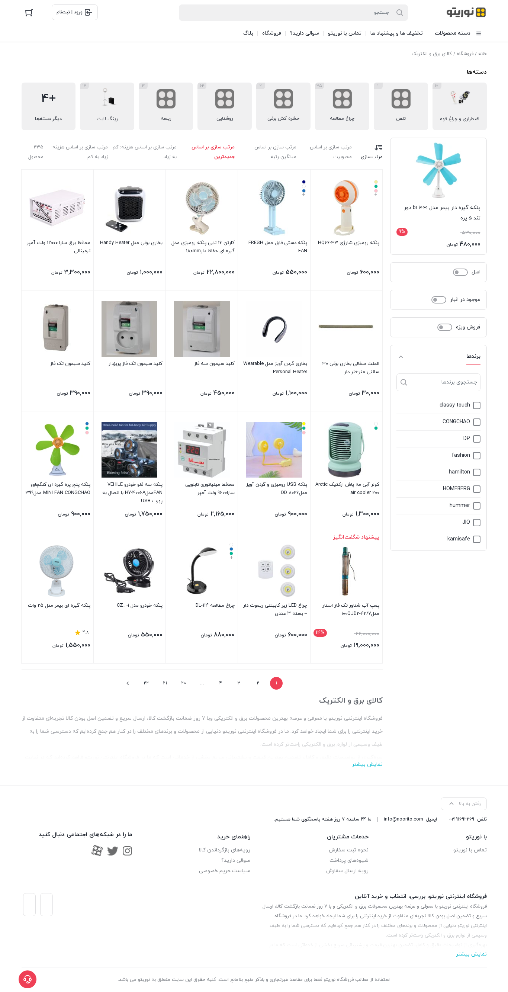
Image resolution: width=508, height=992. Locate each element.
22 (146, 683)
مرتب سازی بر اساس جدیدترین (213, 152)
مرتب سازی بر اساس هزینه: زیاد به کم (79, 152)
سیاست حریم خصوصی (224, 870)
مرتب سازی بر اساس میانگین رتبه (275, 152)
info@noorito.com (403, 819)
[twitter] (112, 850)
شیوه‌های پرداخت (349, 860)
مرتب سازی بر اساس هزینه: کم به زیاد (145, 152)
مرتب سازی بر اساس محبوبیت (331, 152)
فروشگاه (465, 54)
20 (183, 683)
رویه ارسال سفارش (347, 870)
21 (165, 683)
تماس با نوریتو (470, 850)
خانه (482, 54)
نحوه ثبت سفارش (349, 850)
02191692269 (461, 819)
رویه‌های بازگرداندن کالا (224, 850)
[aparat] (97, 850)
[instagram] (127, 850)
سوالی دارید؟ (235, 860)
